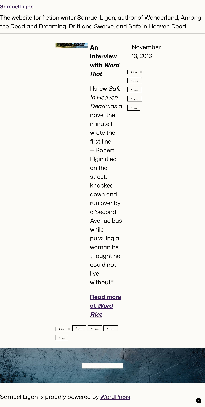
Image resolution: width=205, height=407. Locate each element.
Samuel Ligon (17, 6)
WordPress (115, 396)
